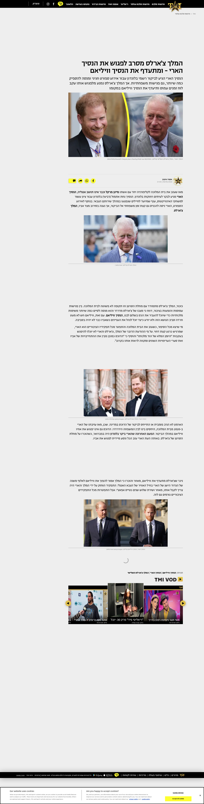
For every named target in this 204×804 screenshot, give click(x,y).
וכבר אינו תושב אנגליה (91, 192)
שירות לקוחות (129, 775)
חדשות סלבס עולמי (182, 14)
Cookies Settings (178, 793)
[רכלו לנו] (60, 4)
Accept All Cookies (178, 799)
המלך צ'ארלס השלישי (138, 573)
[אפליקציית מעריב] (108, 775)
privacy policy (133, 799)
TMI (194, 14)
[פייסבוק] (53, 4)
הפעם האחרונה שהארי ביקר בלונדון (132, 433)
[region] (102, 795)
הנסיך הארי (155, 573)
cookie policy (146, 799)
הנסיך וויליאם (169, 573)
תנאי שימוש (46, 775)
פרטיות (37, 775)
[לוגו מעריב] (35, 4)
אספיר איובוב (167, 179)
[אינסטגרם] (48, 4)
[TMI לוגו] (173, 4)
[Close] (200, 795)
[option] (126, 600)
